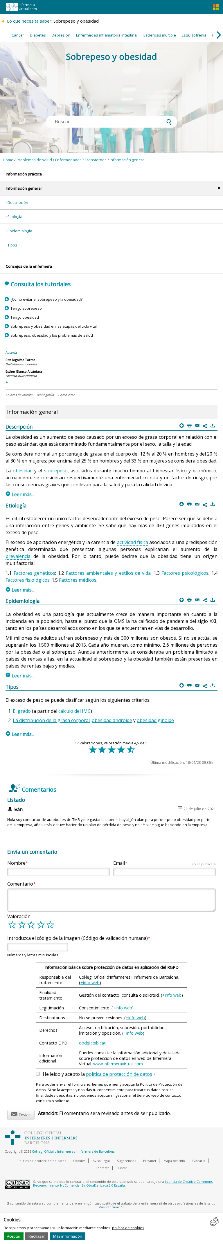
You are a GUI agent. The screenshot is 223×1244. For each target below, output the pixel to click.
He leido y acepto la (99, 1074)
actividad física (132, 542)
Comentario (20, 884)
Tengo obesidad (24, 317)
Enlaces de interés (19, 395)
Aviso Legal (101, 1160)
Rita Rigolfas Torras (20, 360)
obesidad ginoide (155, 720)
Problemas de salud (34, 159)
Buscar (122, 1168)
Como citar (66, 395)
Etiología (15, 216)
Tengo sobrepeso (26, 308)
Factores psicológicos (184, 573)
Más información (67, 1236)
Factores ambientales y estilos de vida (108, 573)
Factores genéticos (34, 573)
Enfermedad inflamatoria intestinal (107, 35)
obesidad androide (112, 720)
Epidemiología (20, 230)
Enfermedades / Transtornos (81, 159)
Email (164, 863)
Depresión (61, 35)
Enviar (20, 1114)
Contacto (102, 1168)
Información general (127, 159)
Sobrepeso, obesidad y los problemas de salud (51, 335)
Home (8, 159)
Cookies (79, 1160)
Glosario (198, 1160)
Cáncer (18, 35)
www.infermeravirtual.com (118, 1064)
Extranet (149, 1160)
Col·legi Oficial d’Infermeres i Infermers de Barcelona (73, 1151)
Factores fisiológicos (28, 580)
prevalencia (18, 556)
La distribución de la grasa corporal (51, 720)
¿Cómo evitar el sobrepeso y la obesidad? (46, 299)
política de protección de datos (119, 1074)
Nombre (16, 863)
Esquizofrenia (194, 35)
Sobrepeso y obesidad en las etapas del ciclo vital (53, 326)
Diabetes (38, 35)
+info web (90, 982)
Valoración (18, 916)
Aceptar (13, 1236)
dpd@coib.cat (92, 1043)
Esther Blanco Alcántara (24, 371)
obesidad (23, 470)
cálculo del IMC (74, 711)
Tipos (12, 245)
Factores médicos (77, 580)
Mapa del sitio (174, 1160)
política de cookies (128, 1227)
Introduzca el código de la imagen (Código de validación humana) (77, 938)
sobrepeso (56, 470)
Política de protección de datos (41, 1160)
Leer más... (20, 494)
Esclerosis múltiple (159, 35)
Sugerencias (126, 1160)
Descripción (18, 202)
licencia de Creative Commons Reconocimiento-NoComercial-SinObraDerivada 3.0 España (123, 1183)
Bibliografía (45, 395)
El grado (22, 711)
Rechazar (36, 1236)
